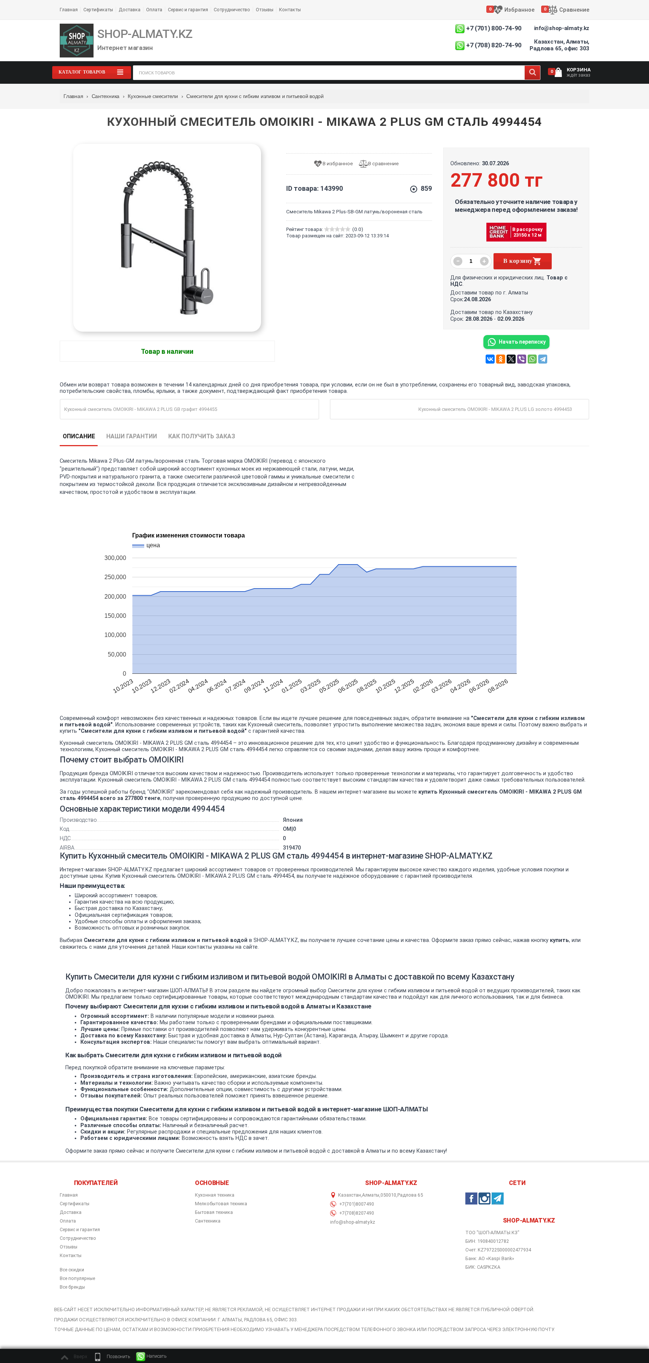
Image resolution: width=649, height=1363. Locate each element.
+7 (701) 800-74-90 (494, 28)
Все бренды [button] (72, 1287)
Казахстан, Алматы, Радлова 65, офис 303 (559, 45)
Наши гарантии (131, 436)
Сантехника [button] (207, 1221)
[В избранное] (336, 164)
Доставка (129, 9)
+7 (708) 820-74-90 (494, 45)
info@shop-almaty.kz (561, 28)
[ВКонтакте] (490, 359)
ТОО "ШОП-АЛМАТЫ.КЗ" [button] (492, 1232)
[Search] (532, 72)
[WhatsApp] (532, 359)
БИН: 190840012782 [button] (487, 1241)
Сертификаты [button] (74, 1203)
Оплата (154, 9)
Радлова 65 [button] (410, 1195)
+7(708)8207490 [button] (356, 1213)
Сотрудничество (232, 9)
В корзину (517, 261)
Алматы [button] (370, 1195)
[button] (111, 1356)
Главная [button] (69, 1195)
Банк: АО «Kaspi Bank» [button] (489, 1258)
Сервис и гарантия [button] (80, 1229)
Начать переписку (522, 342)
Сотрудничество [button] (78, 1238)
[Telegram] (542, 359)
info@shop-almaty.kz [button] (352, 1222)
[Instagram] (484, 1198)
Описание (79, 436)
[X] (511, 359)
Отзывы (264, 9)
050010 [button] (388, 1195)
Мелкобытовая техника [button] (221, 1203)
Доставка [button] (71, 1212)
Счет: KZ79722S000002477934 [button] (498, 1250)
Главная (69, 9)
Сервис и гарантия (188, 9)
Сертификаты (98, 9)
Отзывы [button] (68, 1247)
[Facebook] (471, 1198)
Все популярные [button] (77, 1278)
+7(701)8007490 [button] (356, 1204)
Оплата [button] (68, 1221)
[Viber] (521, 359)
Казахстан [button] (349, 1195)
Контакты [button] (71, 1255)
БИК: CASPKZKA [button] (482, 1267)
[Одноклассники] (500, 359)
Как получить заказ (201, 436)
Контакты (290, 9)
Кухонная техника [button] (214, 1195)
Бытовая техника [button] (214, 1212)
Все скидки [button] (72, 1269)
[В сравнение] (381, 164)
